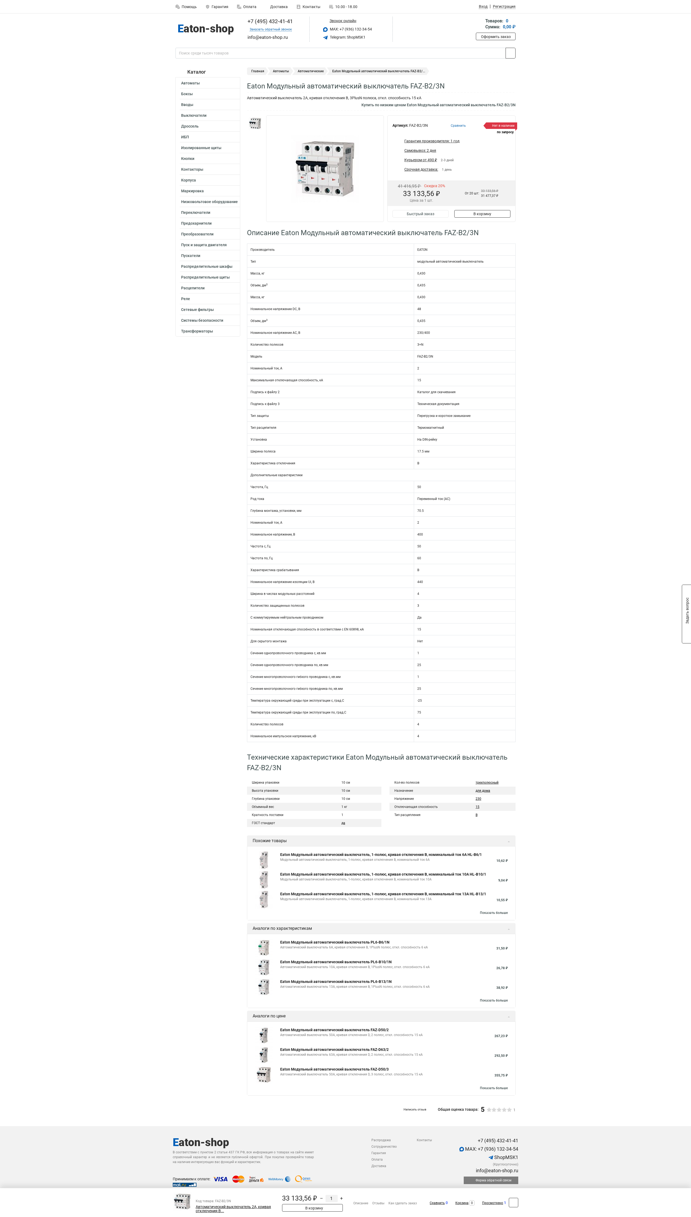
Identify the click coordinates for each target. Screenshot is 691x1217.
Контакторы (192, 169)
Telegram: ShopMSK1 (347, 37)
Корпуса (188, 180)
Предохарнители (196, 223)
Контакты (311, 7)
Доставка (278, 7)
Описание (360, 1203)
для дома (483, 791)
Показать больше (494, 913)
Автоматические (311, 71)
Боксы (187, 94)
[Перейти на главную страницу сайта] (205, 29)
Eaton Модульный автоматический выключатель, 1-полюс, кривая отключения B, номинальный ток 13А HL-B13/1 (383, 894)
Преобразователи (197, 234)
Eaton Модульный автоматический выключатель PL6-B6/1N (334, 942)
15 (477, 807)
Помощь (189, 7)
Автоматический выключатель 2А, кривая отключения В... (233, 1209)
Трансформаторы (197, 331)
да (343, 823)
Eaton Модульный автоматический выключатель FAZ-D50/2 (334, 1030)
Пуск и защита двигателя (204, 245)
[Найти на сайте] (511, 53)
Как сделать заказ (402, 1203)
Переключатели (195, 212)
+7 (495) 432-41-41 (269, 21)
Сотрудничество (384, 1147)
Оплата (249, 7)
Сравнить (437, 1203)
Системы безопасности (202, 320)
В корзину (482, 214)
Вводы (187, 104)
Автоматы (190, 83)
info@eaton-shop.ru (496, 1170)
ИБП (185, 137)
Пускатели (190, 255)
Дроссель (190, 126)
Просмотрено (492, 1203)
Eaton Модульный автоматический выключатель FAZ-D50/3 (334, 1069)
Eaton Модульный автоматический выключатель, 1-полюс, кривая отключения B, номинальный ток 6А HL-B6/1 (381, 854)
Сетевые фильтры (197, 309)
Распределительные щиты (205, 277)
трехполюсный (487, 782)
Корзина (462, 1203)
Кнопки (187, 158)
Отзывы (378, 1203)
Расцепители (193, 288)
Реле (185, 299)
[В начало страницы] (513, 1202)
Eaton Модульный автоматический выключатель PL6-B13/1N (336, 981)
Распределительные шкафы (206, 266)
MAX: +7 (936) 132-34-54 (350, 29)
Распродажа (381, 1140)
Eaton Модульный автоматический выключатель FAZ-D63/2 (334, 1049)
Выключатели (193, 115)
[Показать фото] (255, 123)
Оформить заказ (496, 37)
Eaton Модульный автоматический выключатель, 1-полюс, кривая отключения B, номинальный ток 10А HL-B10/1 (383, 874)
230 (478, 799)
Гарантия (220, 7)
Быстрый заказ (420, 214)
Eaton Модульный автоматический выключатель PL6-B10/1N (336, 962)
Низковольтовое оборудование (209, 202)
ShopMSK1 (505, 1157)
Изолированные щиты (201, 148)
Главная (257, 71)
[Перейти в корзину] (479, 24)
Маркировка (192, 191)
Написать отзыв (415, 1109)
